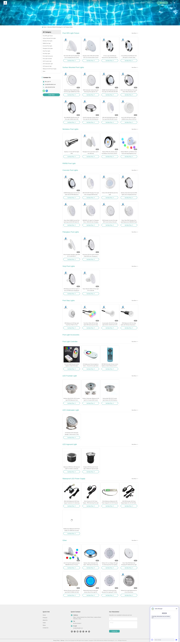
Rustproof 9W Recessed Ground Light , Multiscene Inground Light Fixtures (90, 468)
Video (44, 622)
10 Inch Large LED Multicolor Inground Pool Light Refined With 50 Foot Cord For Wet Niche (110, 57)
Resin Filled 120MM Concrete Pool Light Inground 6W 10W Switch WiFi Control (72, 222)
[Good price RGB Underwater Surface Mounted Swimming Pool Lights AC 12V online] (90, 80)
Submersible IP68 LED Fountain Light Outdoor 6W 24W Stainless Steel (110, 400)
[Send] (176, 639)
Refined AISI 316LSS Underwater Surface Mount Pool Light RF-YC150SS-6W (90, 592)
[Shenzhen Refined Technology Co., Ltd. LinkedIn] (83, 631)
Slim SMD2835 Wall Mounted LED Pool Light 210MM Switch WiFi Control (71, 119)
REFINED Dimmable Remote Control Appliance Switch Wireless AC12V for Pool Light (110, 366)
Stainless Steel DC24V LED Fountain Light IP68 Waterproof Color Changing (71, 400)
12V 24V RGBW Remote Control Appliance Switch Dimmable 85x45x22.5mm (71, 366)
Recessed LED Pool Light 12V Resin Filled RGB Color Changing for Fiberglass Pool (91, 256)
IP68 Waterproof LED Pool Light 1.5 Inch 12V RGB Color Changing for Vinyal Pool (72, 290)
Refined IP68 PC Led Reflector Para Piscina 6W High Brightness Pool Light (129, 153)
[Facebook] (75, 631)
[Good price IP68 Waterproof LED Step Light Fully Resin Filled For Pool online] (71, 313)
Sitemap (62, 640)
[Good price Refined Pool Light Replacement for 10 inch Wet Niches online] (129, 581)
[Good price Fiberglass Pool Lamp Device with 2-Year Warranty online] (90, 142)
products (130, 3)
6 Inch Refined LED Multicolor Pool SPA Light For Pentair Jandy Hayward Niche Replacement (129, 57)
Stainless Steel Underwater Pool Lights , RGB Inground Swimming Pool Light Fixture (90, 564)
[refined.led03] (46, 91)
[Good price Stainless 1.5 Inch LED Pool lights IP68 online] (71, 142)
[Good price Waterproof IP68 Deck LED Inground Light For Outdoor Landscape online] (71, 457)
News (44, 625)
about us (123, 3)
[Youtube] (80, 631)
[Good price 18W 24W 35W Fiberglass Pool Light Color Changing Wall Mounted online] (90, 183)
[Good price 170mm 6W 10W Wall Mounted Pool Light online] (110, 183)
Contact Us (45, 627)
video (137, 3)
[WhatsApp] (44, 91)
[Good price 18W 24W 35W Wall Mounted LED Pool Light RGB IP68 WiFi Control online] (110, 108)
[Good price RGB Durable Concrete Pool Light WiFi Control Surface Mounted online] (110, 210)
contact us (150, 3)
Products (45, 617)
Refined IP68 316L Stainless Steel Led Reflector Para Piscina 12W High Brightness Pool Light (110, 153)
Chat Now (51, 95)
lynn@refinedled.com (50, 84)
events (142, 3)
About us (45, 620)
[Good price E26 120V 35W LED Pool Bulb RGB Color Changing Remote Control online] (71, 46)
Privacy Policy (56, 640)
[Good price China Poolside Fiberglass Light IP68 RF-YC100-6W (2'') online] (71, 245)
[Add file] (152, 639)
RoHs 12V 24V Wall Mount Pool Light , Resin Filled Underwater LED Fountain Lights (129, 91)
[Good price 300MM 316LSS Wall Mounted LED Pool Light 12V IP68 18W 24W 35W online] (110, 80)
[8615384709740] (86, 631)
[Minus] (176, 609)
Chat (163, 3)
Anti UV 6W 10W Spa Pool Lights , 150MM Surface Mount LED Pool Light (128, 119)
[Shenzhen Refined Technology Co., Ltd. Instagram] (78, 631)
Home (117, 3)
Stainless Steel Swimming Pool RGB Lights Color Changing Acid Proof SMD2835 (129, 194)
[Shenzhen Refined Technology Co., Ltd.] (5, 3)
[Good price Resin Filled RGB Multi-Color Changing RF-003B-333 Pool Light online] (129, 553)
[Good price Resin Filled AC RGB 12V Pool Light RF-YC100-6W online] (90, 279)
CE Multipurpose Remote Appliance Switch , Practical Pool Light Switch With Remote (91, 366)
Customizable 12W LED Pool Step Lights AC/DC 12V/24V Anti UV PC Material (109, 325)
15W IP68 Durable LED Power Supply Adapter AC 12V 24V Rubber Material (129, 503)
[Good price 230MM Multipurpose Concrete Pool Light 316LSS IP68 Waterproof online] (71, 183)
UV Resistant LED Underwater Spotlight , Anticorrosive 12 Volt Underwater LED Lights (71, 434)
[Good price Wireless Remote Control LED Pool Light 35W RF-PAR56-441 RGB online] (71, 581)
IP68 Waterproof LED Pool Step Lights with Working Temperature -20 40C (129, 325)
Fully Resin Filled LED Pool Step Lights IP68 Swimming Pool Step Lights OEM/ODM (91, 325)
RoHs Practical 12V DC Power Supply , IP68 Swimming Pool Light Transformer (90, 503)
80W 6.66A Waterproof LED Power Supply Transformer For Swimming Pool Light (71, 503)
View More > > (135, 33)
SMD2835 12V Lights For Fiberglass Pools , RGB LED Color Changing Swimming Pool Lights (91, 222)
